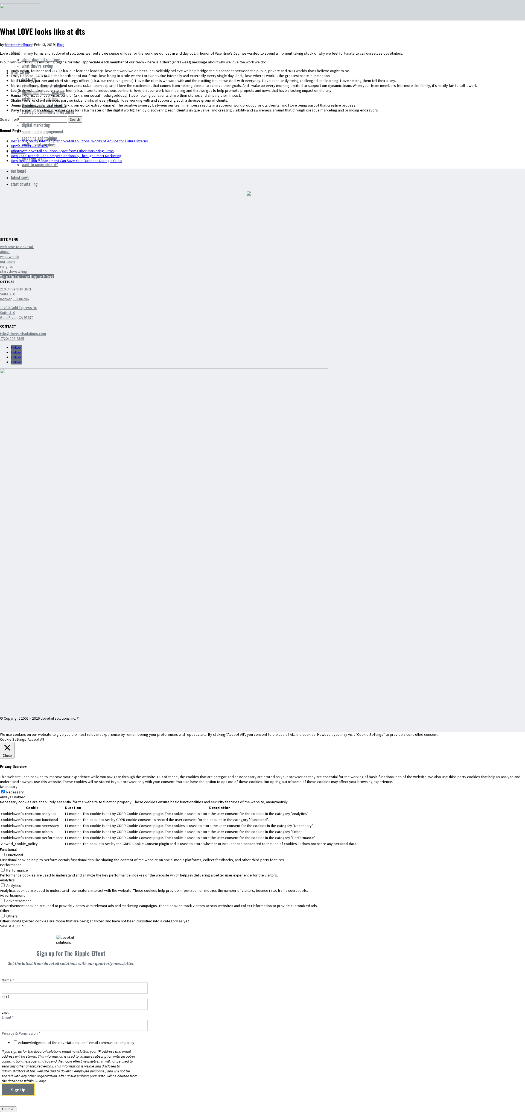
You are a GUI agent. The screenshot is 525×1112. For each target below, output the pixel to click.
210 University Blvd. (16, 289)
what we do (9, 256)
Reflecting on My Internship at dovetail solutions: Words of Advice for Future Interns (79, 141)
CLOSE (8, 1109)
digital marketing (36, 125)
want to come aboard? (40, 164)
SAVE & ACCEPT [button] (12, 925)
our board (18, 170)
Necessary (15, 792)
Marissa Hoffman (18, 44)
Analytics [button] (7, 880)
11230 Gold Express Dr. (18, 307)
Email (8, 1017)
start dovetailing (24, 184)
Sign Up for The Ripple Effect (27, 276)
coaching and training (39, 138)
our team (7, 261)
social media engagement (42, 131)
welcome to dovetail (17, 246)
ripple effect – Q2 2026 (29, 145)
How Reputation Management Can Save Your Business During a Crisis (66, 160)
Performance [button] (11, 864)
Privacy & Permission (21, 1033)
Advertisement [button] (12, 895)
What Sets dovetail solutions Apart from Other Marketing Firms (62, 150)
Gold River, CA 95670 (16, 317)
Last (5, 1012)
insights (6, 266)
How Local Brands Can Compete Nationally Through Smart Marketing (66, 155)
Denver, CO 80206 (14, 298)
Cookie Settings (13, 739)
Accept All (36, 739)
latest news (20, 177)
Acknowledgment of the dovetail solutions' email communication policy (76, 1042)
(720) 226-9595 (12, 338)
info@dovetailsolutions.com (23, 333)
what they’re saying (37, 66)
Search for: (9, 119)
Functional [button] (8, 849)
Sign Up (18, 1089)
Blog (61, 44)
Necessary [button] (9, 786)
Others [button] (5, 910)
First (5, 996)
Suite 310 (7, 294)
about (5, 251)
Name (8, 980)
